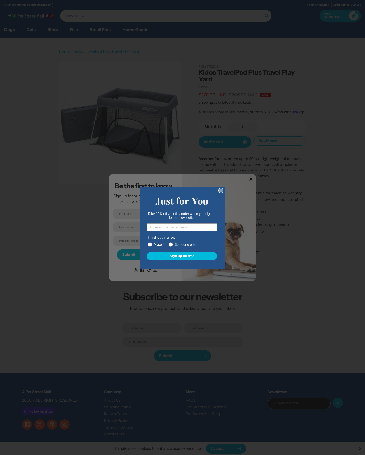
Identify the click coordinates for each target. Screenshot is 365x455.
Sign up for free (182, 256)
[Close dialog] (221, 190)
